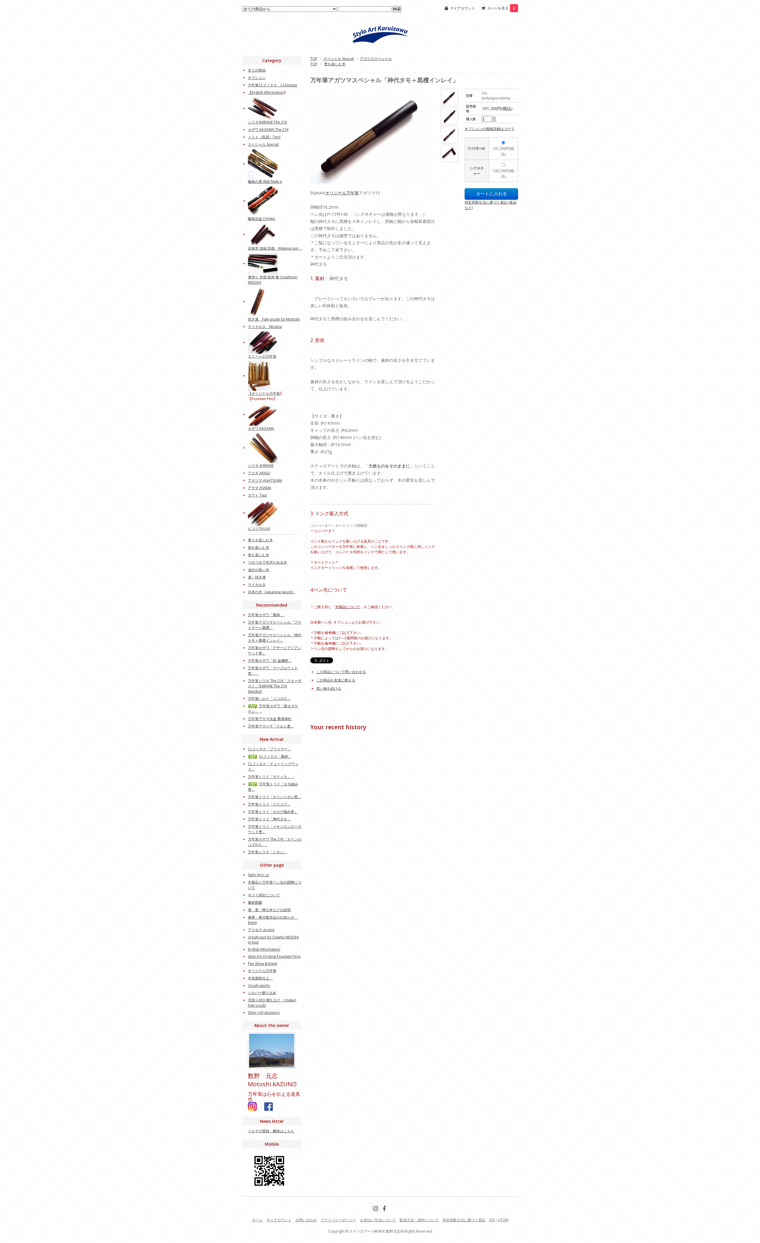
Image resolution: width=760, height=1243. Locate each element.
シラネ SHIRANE (261, 465)
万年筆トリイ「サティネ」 (271, 776)
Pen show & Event (262, 963)
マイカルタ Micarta (265, 326)
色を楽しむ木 (258, 547)
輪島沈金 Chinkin (261, 218)
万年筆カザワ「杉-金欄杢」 (270, 660)
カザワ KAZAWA (261, 428)
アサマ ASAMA (259, 487)
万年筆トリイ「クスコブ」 (269, 804)
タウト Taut (257, 495)
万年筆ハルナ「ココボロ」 (269, 698)
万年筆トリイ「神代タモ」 (269, 819)
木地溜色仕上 (260, 978)
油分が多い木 (258, 569)
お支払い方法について (378, 1220)
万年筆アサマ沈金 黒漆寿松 (270, 718)
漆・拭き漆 (257, 577)
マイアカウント (462, 8)
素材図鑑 (255, 902)
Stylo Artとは (258, 874)
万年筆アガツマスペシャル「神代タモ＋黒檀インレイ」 (274, 637)
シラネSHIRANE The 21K (267, 122)
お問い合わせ (306, 1220)
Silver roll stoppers (264, 1012)
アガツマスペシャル (376, 58)
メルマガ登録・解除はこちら (271, 1130)
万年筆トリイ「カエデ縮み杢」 (273, 811)
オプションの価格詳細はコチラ (489, 128)
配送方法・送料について (419, 1220)
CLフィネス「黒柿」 (275, 756)
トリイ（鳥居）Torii (264, 136)
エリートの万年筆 (262, 356)
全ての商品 (257, 70)
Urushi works (259, 985)
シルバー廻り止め (262, 992)
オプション (257, 77)
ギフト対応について (264, 895)
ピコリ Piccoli (259, 528)
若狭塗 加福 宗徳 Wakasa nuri (275, 248)
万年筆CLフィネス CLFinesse (272, 85)
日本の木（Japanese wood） (271, 591)
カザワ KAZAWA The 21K (268, 129)
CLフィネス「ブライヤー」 (269, 748)
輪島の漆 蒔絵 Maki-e (265, 181)
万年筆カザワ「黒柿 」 (266, 614)
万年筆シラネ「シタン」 (267, 851)
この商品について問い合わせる (341, 671)
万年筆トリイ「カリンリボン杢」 (274, 796)
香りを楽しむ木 (260, 540)
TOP (313, 58)
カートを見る (501, 8)
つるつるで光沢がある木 (267, 562)
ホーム (257, 1220)
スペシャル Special (338, 58)
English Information (267, 92)
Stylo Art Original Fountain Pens (274, 956)
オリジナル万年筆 (342, 193)
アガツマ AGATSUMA (265, 480)
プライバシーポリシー (338, 1220)
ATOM (503, 1220)
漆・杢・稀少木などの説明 (269, 909)
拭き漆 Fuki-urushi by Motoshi (274, 319)
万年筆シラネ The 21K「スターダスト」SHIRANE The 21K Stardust (274, 686)
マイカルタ (257, 584)
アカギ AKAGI (259, 472)
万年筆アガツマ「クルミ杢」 (271, 726)
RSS (492, 1220)
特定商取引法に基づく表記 (464, 1220)
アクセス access (261, 929)
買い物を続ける (328, 688)
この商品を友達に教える (335, 680)
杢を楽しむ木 (335, 63)
